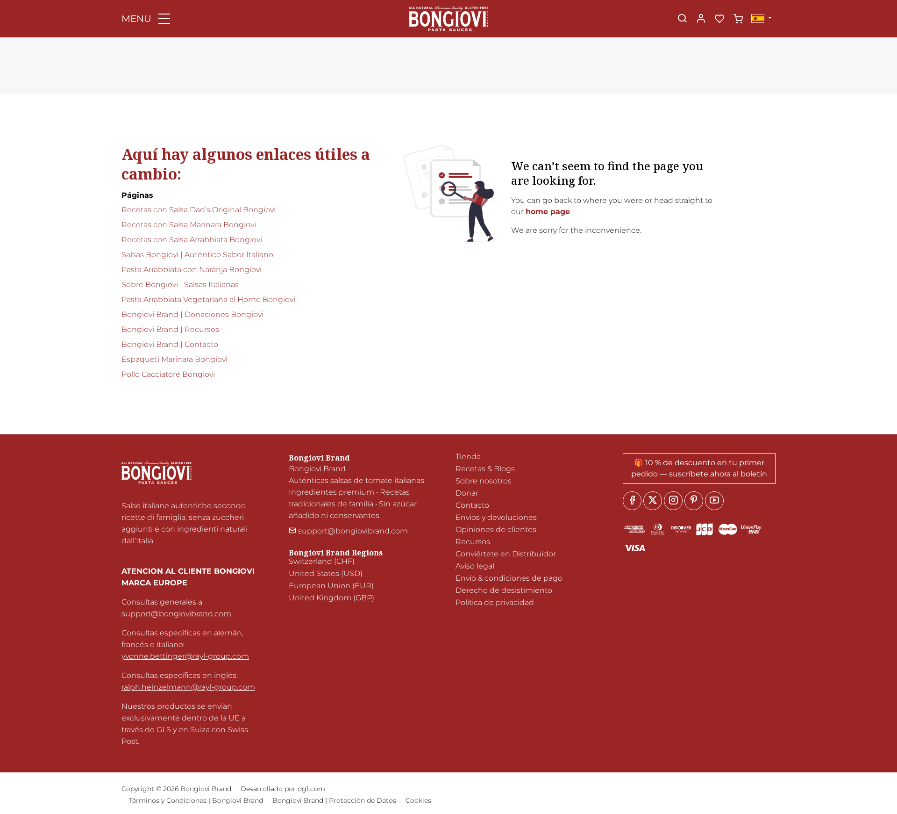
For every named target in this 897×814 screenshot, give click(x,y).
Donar (467, 493)
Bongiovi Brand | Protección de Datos (334, 800)
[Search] (682, 19)
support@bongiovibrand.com (176, 613)
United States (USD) (326, 573)
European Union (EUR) (331, 585)
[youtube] (714, 500)
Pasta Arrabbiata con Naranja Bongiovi (191, 269)
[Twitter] (652, 500)
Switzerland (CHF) (322, 561)
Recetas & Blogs (485, 468)
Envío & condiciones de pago (509, 578)
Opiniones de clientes (496, 529)
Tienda (468, 456)
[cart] (738, 19)
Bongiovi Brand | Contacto (169, 344)
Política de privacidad (495, 602)
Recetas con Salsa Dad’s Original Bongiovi (198, 209)
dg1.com (311, 789)
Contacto (472, 505)
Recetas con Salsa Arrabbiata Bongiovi (191, 239)
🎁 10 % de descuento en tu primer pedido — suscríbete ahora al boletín (699, 468)
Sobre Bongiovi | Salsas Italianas (180, 284)
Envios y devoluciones (496, 517)
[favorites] (719, 19)
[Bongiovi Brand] (448, 18)
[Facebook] (632, 500)
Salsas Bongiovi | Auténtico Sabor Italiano (197, 254)
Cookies (418, 800)
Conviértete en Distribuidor (506, 553)
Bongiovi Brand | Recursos (170, 329)
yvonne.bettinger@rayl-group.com (185, 656)
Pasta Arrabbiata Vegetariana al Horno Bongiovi (208, 299)
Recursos (473, 541)
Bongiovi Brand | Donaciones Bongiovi (192, 314)
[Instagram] (673, 500)
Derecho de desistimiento (504, 590)
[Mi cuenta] (700, 19)
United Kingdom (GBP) (331, 597)
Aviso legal (475, 566)
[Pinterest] (693, 500)
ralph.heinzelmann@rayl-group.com (188, 687)
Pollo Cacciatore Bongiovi (168, 374)
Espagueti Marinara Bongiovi (174, 359)
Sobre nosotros (484, 480)
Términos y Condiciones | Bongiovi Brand (196, 800)
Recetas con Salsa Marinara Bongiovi (188, 224)
